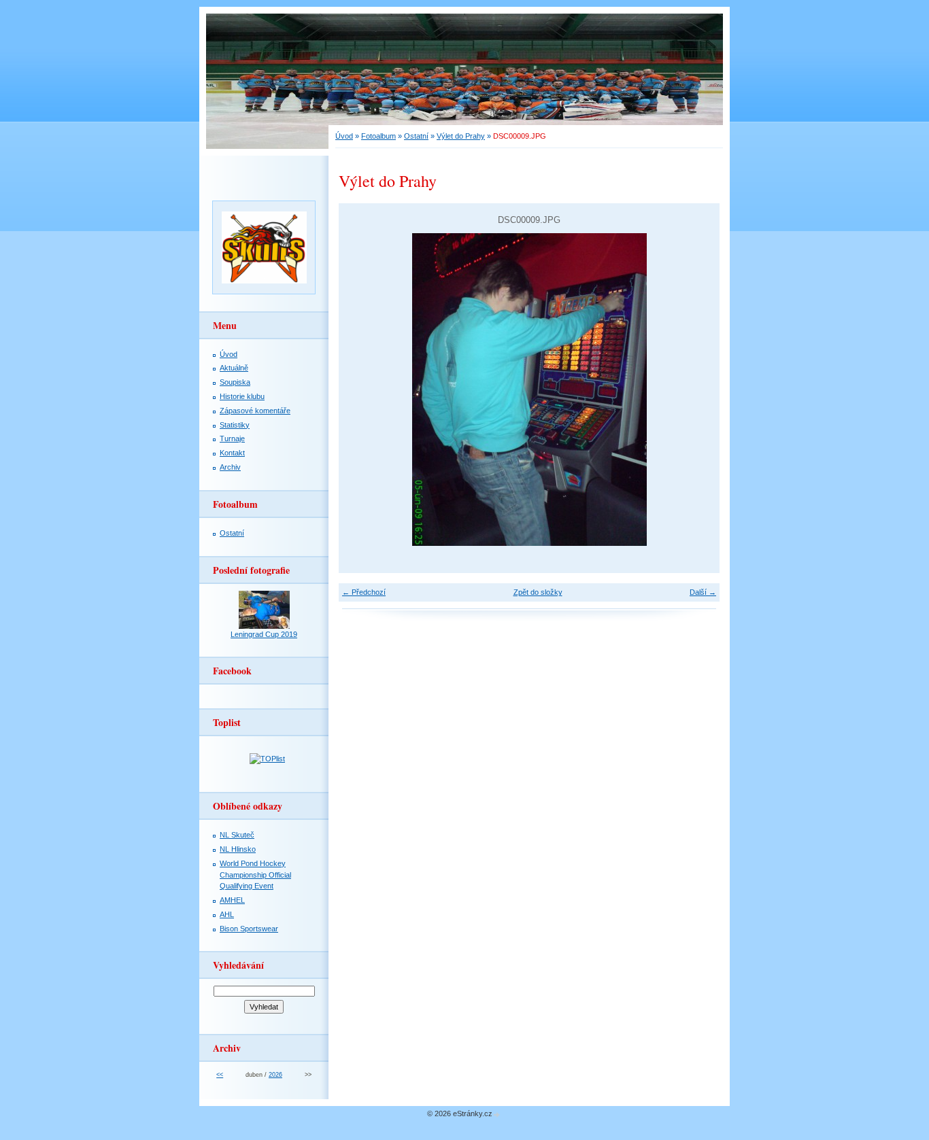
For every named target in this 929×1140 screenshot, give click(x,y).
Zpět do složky (537, 592)
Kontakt (232, 453)
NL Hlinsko (238, 849)
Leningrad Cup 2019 (264, 634)
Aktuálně (234, 368)
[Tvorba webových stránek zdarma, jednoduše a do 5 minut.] (497, 1114)
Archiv (230, 467)
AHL (227, 914)
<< (219, 1074)
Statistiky (235, 425)
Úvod (344, 136)
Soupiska (235, 382)
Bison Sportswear (249, 929)
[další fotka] (697, 389)
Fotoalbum (378, 136)
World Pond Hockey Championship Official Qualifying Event (255, 875)
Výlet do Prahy (461, 136)
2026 (275, 1074)
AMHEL (232, 900)
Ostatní (416, 136)
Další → (703, 592)
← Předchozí (364, 592)
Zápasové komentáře (255, 411)
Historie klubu (242, 396)
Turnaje (232, 438)
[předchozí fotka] (360, 389)
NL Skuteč (237, 835)
